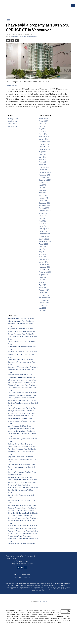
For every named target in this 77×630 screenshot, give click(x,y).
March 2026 (43, 134)
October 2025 (44, 147)
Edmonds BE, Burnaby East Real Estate (21, 382)
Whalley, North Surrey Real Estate (19, 536)
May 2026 (42, 129)
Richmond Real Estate (15, 475)
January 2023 (43, 231)
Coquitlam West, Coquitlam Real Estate (21, 359)
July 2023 (42, 216)
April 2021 (42, 285)
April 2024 (42, 193)
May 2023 (42, 221)
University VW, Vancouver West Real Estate (23, 518)
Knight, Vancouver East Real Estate (20, 418)
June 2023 (42, 218)
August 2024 (43, 182)
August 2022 (43, 244)
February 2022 (44, 259)
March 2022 (43, 257)
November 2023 (45, 205)
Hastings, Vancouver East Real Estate (21, 411)
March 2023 (43, 226)
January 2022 (43, 262)
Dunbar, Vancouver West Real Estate (20, 375)
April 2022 (42, 254)
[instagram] (25, 567)
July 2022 (42, 246)
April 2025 (42, 162)
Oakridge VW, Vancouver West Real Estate (22, 446)
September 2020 (45, 303)
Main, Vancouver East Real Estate (19, 426)
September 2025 (45, 149)
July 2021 (42, 277)
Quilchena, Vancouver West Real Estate (21, 464)
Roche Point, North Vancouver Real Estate (22, 480)
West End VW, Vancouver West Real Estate (23, 531)
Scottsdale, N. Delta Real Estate (19, 485)
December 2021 (45, 264)
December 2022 (45, 234)
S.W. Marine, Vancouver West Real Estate (22, 482)
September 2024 (45, 180)
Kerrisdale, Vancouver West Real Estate (21, 413)
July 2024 (42, 185)
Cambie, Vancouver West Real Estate (21, 334)
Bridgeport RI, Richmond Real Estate (20, 329)
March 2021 (43, 287)
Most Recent (43, 119)
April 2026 (42, 131)
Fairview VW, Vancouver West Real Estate (24, 37)
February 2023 (44, 229)
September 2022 (45, 241)
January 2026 (43, 139)
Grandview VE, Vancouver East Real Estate (22, 400)
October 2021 (44, 269)
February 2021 (44, 290)
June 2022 (42, 249)
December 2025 (45, 141)
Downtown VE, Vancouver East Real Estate (23, 367)
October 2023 (44, 208)
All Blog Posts (13, 119)
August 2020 (43, 305)
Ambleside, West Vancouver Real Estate (22, 318)
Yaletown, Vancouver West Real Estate (21, 544)
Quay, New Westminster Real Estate (20, 457)
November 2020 (45, 298)
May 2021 (42, 282)
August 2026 (43, 121)
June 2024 (42, 188)
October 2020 (44, 300)
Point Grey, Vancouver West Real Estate (22, 449)
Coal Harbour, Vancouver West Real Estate (22, 352)
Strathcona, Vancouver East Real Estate (21, 510)
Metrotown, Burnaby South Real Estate (21, 431)
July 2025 (42, 154)
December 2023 (45, 203)
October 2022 (44, 239)
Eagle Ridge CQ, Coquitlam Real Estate (21, 377)
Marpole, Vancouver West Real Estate (21, 429)
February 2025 (44, 167)
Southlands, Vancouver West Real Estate (22, 505)
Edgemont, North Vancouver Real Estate (22, 380)
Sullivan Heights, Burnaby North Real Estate (23, 513)
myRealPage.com (42, 602)
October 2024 (44, 177)
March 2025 (43, 165)
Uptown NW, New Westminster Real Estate (23, 526)
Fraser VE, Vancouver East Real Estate (21, 398)
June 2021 (42, 280)
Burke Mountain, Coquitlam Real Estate (21, 331)
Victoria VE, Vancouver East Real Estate (22, 528)
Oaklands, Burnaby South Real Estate (20, 444)
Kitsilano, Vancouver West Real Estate (21, 416)
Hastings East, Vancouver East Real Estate (22, 408)
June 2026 (42, 126)
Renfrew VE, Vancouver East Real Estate (22, 472)
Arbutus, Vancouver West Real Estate (21, 321)
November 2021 (45, 267)
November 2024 (45, 175)
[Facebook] (18, 567)
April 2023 (42, 223)
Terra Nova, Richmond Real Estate (20, 515)
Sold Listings (12, 126)
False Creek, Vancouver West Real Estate (22, 393)
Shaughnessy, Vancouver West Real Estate (23, 487)
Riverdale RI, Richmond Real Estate (20, 477)
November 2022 (45, 236)
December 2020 (45, 295)
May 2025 (42, 159)
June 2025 (42, 157)
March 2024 (43, 195)
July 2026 (42, 124)
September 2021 (45, 272)
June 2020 (42, 310)
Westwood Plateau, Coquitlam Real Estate (22, 533)
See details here (11, 85)
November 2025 (45, 144)
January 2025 (43, 170)
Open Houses (12, 124)
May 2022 (42, 251)
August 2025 (43, 152)
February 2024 (44, 198)
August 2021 (43, 275)
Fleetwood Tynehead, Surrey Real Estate (22, 395)
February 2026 (44, 136)
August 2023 (43, 213)
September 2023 (45, 211)
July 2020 (42, 308)
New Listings (12, 121)
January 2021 (43, 293)
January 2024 (43, 200)
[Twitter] (22, 567)
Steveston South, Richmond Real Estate (22, 508)
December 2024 (45, 172)
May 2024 (42, 190)
